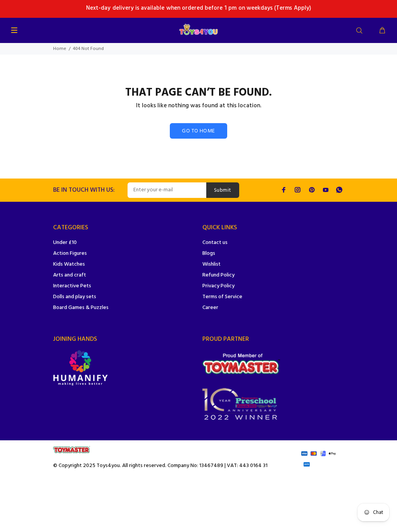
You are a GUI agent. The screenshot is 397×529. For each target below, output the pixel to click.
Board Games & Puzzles (81, 307)
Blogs (208, 253)
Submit (222, 190)
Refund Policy (218, 275)
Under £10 (65, 242)
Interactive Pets (72, 286)
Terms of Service (222, 296)
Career (210, 307)
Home (59, 49)
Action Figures (70, 253)
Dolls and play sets (74, 296)
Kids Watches (69, 264)
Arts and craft (69, 275)
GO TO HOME (198, 131)
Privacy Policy (218, 286)
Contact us (215, 242)
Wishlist (211, 264)
